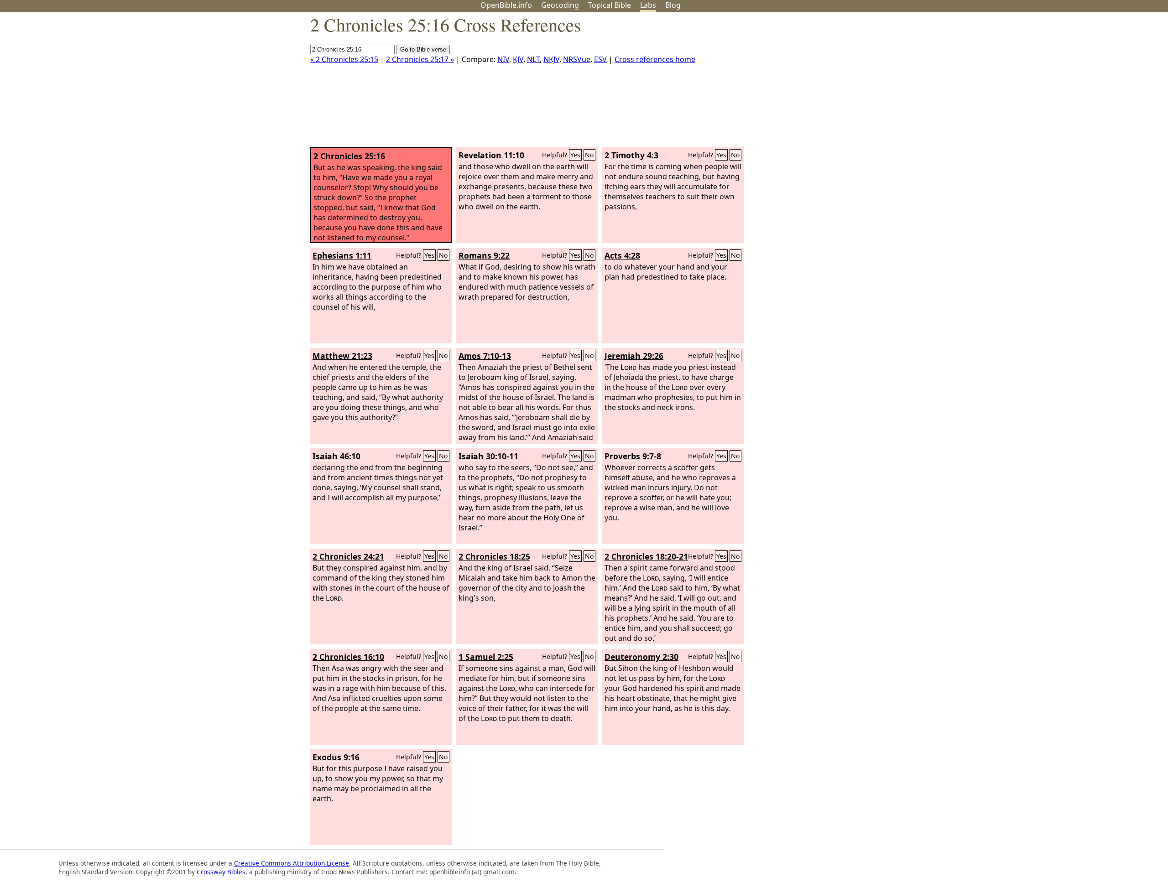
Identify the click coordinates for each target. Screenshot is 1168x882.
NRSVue (576, 59)
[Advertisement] (1075, 83)
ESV (600, 59)
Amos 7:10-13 (485, 355)
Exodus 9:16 (336, 757)
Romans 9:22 (484, 255)
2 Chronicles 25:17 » (420, 59)
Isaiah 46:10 (336, 456)
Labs (648, 5)
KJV (518, 59)
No (589, 154)
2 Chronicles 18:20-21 (646, 556)
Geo (560, 5)
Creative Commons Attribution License (291, 863)
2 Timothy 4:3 (631, 155)
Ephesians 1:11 (342, 255)
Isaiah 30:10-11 (488, 456)
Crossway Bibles (221, 871)
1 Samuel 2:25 (486, 656)
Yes (575, 154)
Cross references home (655, 59)
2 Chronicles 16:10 (348, 656)
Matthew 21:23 (342, 355)
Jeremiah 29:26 (634, 355)
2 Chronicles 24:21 (348, 556)
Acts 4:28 (622, 255)
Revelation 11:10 (491, 155)
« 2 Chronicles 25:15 (344, 59)
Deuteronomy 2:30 (641, 656)
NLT (533, 59)
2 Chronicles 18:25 (494, 556)
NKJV (551, 59)
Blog (673, 5)
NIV (503, 59)
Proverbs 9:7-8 (633, 456)
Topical (609, 5)
